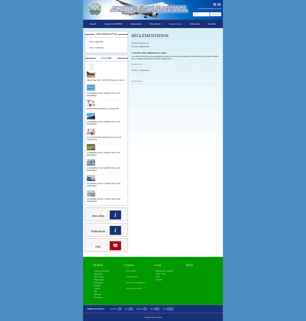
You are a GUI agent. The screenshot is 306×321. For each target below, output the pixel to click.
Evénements (195, 24)
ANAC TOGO (160, 274)
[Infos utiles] (115, 214)
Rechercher (215, 14)
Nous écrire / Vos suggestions (135, 282)
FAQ (98, 246)
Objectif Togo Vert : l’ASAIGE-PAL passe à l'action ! (106, 80)
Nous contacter (131, 271)
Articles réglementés (96, 42)
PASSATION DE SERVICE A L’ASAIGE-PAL (103, 109)
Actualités (212, 24)
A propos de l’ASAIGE (113, 24)
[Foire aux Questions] (115, 245)
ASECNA (159, 280)
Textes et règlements (96, 48)
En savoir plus (136, 64)
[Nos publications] (115, 230)
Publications (98, 231)
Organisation (136, 24)
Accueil (93, 24)
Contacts (97, 288)
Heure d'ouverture (132, 277)
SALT (158, 277)
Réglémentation (175, 24)
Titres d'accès (155, 24)
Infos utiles (98, 215)
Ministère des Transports (164, 271)
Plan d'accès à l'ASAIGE (134, 288)
